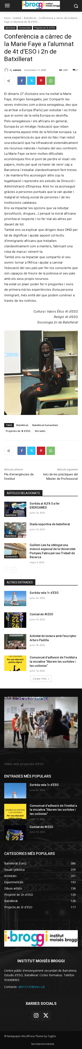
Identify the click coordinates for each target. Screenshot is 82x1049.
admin (17, 70)
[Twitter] (31, 81)
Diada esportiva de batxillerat (50, 524)
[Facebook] (21, 81)
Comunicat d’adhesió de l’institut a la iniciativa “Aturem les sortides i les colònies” (53, 661)
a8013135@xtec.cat (31, 987)
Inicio (7, 18)
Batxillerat (30, 18)
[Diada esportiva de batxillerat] (15, 530)
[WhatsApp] (50, 81)
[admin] (7, 70)
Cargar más (39, 678)
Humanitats (25, 27)
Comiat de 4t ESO (41, 614)
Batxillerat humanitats (45, 425)
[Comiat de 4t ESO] (15, 620)
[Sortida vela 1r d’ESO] (15, 598)
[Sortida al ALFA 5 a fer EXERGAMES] (15, 509)
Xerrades (40, 430)
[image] (41, 722)
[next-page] (13, 570)
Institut (17, 18)
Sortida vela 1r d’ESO (44, 592)
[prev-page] (6, 570)
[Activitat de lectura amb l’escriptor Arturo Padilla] (15, 642)
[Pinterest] (41, 81)
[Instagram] (36, 1015)
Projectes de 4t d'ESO (44, 27)
